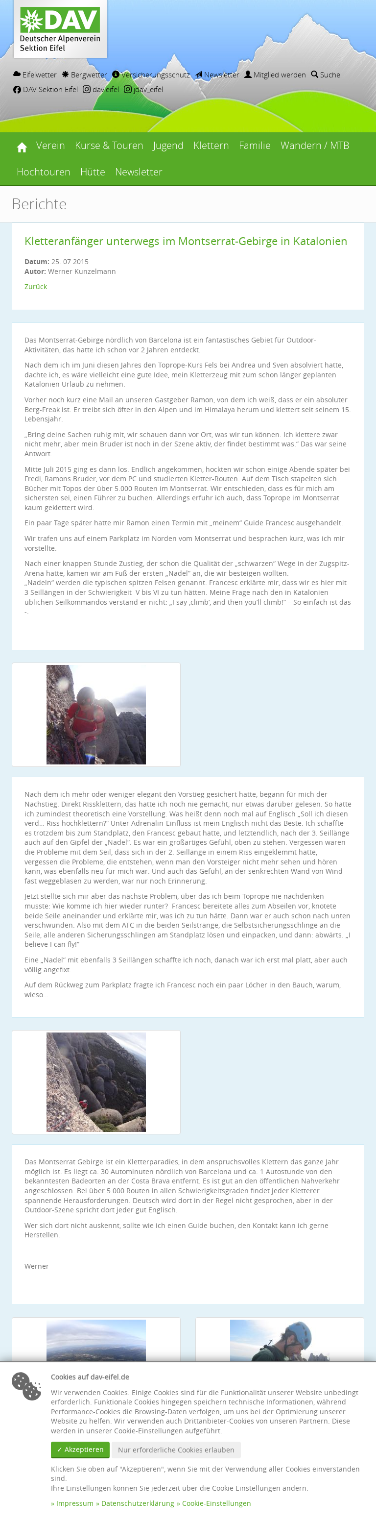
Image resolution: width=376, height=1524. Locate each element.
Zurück (35, 286)
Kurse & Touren (109, 145)
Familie (255, 145)
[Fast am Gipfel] (96, 1082)
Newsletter (220, 74)
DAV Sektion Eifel (49, 89)
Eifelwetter (39, 74)
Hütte (92, 171)
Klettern (211, 145)
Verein (50, 145)
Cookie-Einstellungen (216, 1503)
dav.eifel (105, 89)
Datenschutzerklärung (137, 1503)
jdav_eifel (147, 89)
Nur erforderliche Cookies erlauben (176, 1449)
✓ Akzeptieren (80, 1449)
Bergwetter (88, 74)
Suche (329, 74)
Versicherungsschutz (154, 74)
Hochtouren (43, 171)
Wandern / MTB (315, 145)
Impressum (75, 1503)
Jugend (168, 145)
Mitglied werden (279, 74)
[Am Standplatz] (96, 715)
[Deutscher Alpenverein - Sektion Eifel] (21, 145)
